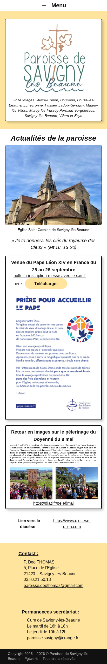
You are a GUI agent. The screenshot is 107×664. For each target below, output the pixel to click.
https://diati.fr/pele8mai (53, 503)
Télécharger (46, 283)
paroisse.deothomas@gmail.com (53, 585)
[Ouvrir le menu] (53, 5)
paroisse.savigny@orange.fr (52, 637)
